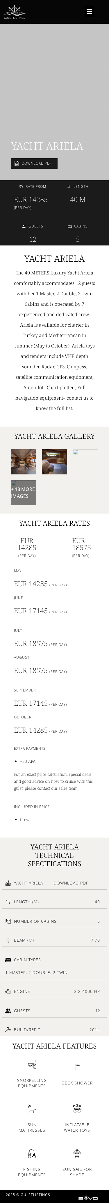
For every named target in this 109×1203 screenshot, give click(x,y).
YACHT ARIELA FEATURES (54, 1046)
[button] (89, 11)
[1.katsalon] (23, 461)
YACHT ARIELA (47, 146)
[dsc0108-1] (54, 461)
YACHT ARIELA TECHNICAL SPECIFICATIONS (54, 855)
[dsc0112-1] (85, 461)
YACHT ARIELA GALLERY (54, 436)
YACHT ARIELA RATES (54, 523)
